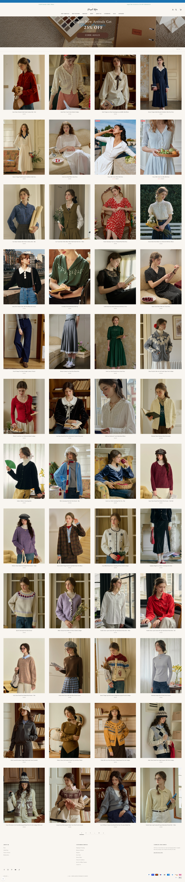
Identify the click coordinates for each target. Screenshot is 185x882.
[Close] (116, 426)
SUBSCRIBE (105, 447)
